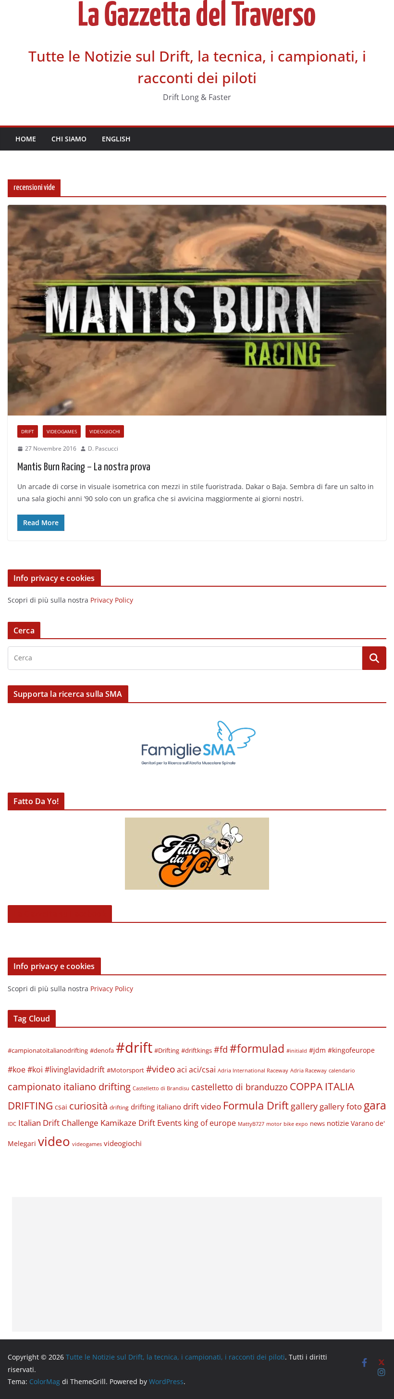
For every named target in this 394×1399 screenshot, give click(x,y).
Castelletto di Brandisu (161, 1088)
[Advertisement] (197, 1264)
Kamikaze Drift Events (141, 1122)
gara (375, 1105)
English (116, 138)
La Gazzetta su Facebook (59, 913)
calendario (342, 1070)
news (317, 1123)
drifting (119, 1107)
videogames (62, 431)
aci (182, 1069)
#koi (35, 1069)
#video (160, 1068)
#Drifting (166, 1050)
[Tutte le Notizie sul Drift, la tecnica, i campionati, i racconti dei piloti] (197, 6)
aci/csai (202, 1069)
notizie (338, 1123)
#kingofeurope (351, 1050)
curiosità (88, 1105)
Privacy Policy (111, 600)
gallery (304, 1106)
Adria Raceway (308, 1070)
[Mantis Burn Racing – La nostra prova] (197, 310)
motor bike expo (287, 1123)
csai (61, 1106)
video (54, 1141)
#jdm (317, 1050)
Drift (27, 431)
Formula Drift (256, 1105)
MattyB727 (251, 1123)
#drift (134, 1047)
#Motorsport (125, 1070)
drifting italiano (156, 1106)
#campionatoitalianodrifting (48, 1050)
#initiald (296, 1050)
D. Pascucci (103, 448)
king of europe (210, 1123)
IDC (12, 1123)
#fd (221, 1049)
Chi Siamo (68, 138)
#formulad (257, 1048)
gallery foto (341, 1106)
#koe (16, 1069)
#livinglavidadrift (75, 1069)
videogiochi (104, 431)
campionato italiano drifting (69, 1086)
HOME (25, 138)
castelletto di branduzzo (239, 1087)
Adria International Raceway (253, 1070)
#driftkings (196, 1050)
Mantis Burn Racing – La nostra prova (83, 467)
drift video (202, 1106)
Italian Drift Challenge (58, 1122)
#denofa (102, 1050)
